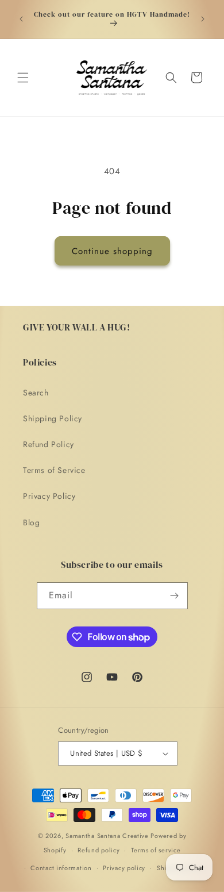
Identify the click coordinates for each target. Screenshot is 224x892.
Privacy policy (124, 867)
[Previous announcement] (21, 19)
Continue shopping (112, 251)
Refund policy (98, 850)
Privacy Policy (49, 496)
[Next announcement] (202, 19)
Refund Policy (48, 444)
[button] (23, 77)
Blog (31, 522)
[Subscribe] (174, 595)
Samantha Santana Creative (107, 835)
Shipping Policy (52, 418)
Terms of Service (54, 470)
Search (36, 392)
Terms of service (155, 850)
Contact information (60, 867)
